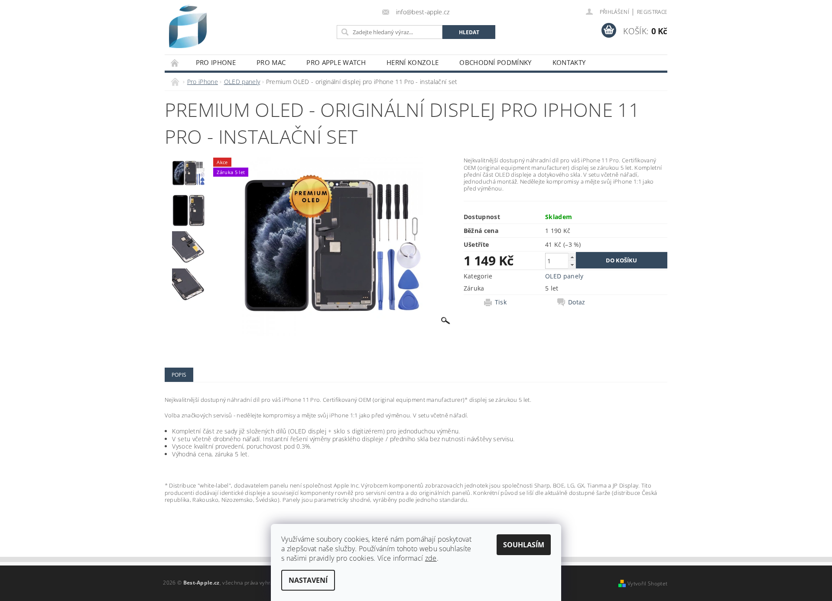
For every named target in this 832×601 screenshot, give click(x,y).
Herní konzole (413, 62)
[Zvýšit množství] (572, 257)
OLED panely (564, 276)
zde (431, 558)
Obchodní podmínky (495, 62)
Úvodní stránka (175, 62)
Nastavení (308, 580)
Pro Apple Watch (336, 62)
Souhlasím (523, 544)
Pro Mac (271, 62)
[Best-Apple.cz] (188, 26)
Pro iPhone (216, 62)
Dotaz (576, 302)
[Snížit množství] (572, 265)
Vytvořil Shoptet (647, 583)
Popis (179, 374)
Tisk (501, 302)
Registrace (652, 12)
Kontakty (569, 62)
